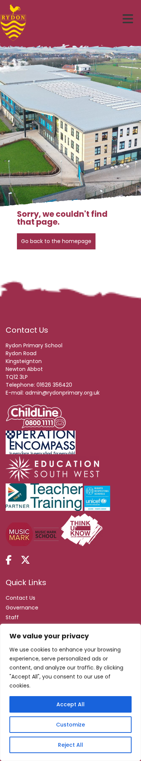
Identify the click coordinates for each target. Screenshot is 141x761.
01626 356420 (54, 385)
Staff (12, 617)
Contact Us (20, 598)
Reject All (70, 745)
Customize (70, 724)
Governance (22, 607)
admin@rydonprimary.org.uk (62, 392)
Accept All (70, 704)
